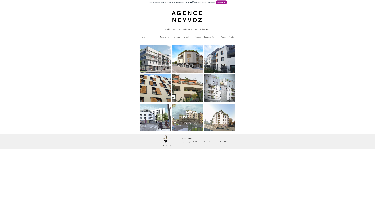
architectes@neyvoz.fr (213, 142)
